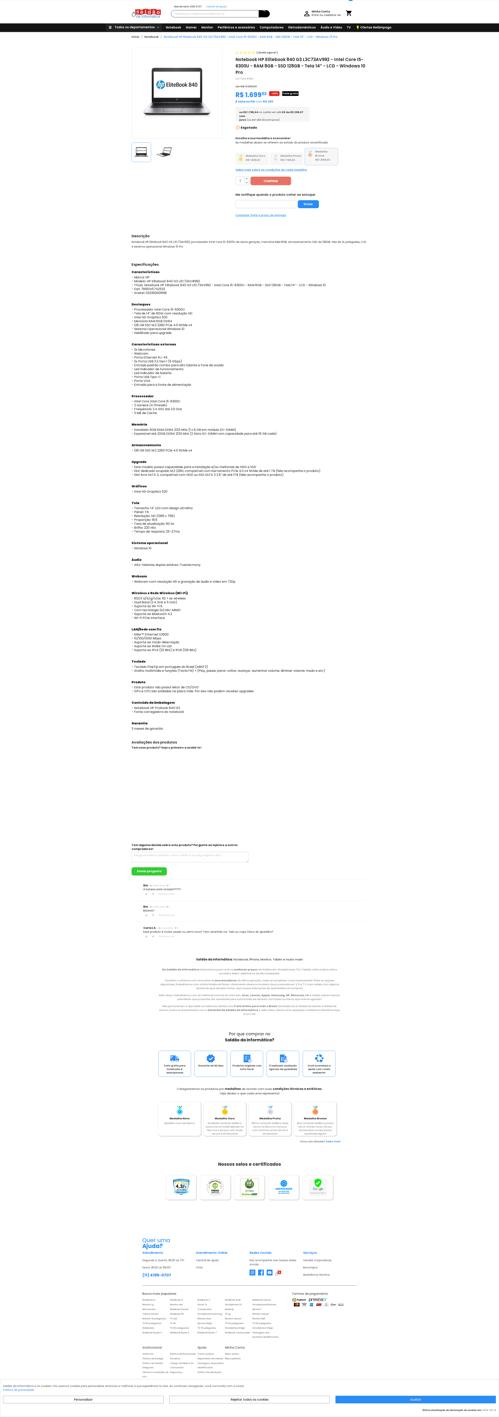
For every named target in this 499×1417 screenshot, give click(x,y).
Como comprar (205, 1353)
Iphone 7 (257, 1309)
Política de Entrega (152, 1358)
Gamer (191, 27)
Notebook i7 (203, 1299)
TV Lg (228, 1313)
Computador (204, 1309)
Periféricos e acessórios (236, 27)
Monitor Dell (258, 1318)
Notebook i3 (176, 1299)
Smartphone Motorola (264, 1304)
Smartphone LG (233, 1304)
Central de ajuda (207, 1260)
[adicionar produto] (247, 179)
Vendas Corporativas (317, 1260)
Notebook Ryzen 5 (179, 1332)
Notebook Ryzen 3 (152, 1332)
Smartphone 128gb (262, 1327)
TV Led (173, 1318)
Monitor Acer (204, 1318)
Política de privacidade (18, 1390)
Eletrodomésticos (302, 27)
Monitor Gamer (260, 1313)
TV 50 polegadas (151, 1323)
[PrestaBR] (318, 1299)
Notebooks (148, 1327)
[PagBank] (299, 1299)
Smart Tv (202, 1304)
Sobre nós (147, 1353)
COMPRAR (271, 181)
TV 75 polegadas (206, 1327)
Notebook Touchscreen (237, 1332)
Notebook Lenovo (261, 1299)
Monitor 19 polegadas (154, 1318)
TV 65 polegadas (261, 1323)
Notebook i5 (148, 1299)
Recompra (310, 1267)
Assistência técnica (316, 1275)
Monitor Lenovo (233, 1318)
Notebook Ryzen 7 (207, 1332)
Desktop (229, 1309)
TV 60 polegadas (179, 1327)
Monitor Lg (148, 1304)
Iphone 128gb (204, 1323)
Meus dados (232, 1353)
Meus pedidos (233, 1358)
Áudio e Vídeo (331, 27)
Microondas (149, 1309)
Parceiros (175, 1358)
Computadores (272, 27)
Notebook (173, 27)
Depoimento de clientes (210, 1358)
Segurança (176, 1372)
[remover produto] (247, 183)
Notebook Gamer (179, 1309)
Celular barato (150, 1313)
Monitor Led (176, 1304)
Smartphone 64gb (235, 1327)
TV (349, 27)
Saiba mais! (333, 1141)
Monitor (207, 27)
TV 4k (173, 1323)
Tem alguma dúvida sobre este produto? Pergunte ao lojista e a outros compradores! (185, 847)
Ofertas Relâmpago (373, 27)
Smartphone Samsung (209, 1313)
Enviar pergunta (149, 871)
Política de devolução (209, 1372)
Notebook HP (177, 1313)
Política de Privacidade (183, 1353)
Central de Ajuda (216, 6)
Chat (199, 1267)
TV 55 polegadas (234, 1323)
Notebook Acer (233, 1299)
